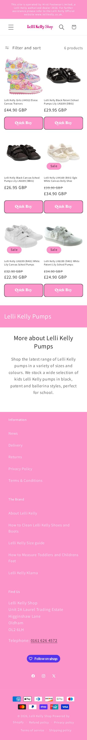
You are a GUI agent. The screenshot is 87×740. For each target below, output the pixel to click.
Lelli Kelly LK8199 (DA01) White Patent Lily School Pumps (62, 262)
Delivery (15, 445)
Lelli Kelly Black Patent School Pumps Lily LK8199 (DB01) (61, 102)
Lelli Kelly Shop (40, 716)
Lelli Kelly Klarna (23, 572)
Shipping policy (60, 730)
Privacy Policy (20, 468)
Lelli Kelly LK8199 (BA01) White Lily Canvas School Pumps (22, 262)
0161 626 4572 (44, 640)
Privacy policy (64, 722)
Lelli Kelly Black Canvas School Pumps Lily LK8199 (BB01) (22, 179)
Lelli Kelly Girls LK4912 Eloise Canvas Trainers (21, 102)
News (13, 433)
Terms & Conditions (25, 480)
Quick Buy (23, 123)
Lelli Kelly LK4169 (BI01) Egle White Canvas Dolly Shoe (60, 179)
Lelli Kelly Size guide (26, 542)
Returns (15, 456)
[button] (11, 27)
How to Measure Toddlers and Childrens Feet (43, 557)
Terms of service (32, 730)
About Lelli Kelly (22, 513)
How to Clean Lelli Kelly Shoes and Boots (39, 528)
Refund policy (39, 722)
